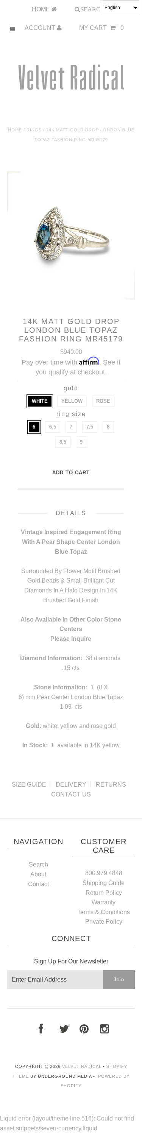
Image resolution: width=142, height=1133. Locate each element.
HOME (41, 9)
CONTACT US (71, 794)
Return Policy (104, 893)
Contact (38, 884)
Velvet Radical (81, 1066)
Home (15, 130)
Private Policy (103, 921)
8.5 (62, 442)
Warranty (103, 902)
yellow (72, 401)
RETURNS (111, 784)
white (40, 401)
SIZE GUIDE (29, 784)
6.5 (52, 427)
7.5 (89, 427)
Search (38, 864)
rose (103, 401)
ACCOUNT (41, 28)
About (38, 874)
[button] (120, 7)
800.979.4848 (103, 873)
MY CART (101, 28)
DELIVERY (71, 784)
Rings (34, 130)
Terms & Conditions (103, 912)
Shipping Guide (104, 883)
